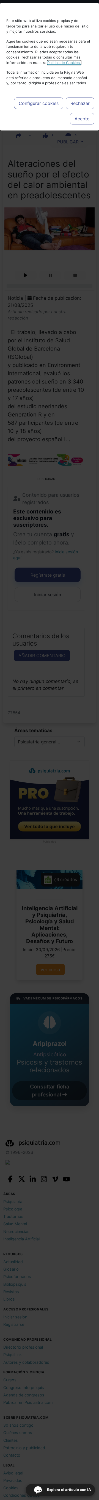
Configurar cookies (39, 103)
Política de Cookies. (64, 62)
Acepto (82, 118)
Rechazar (80, 103)
